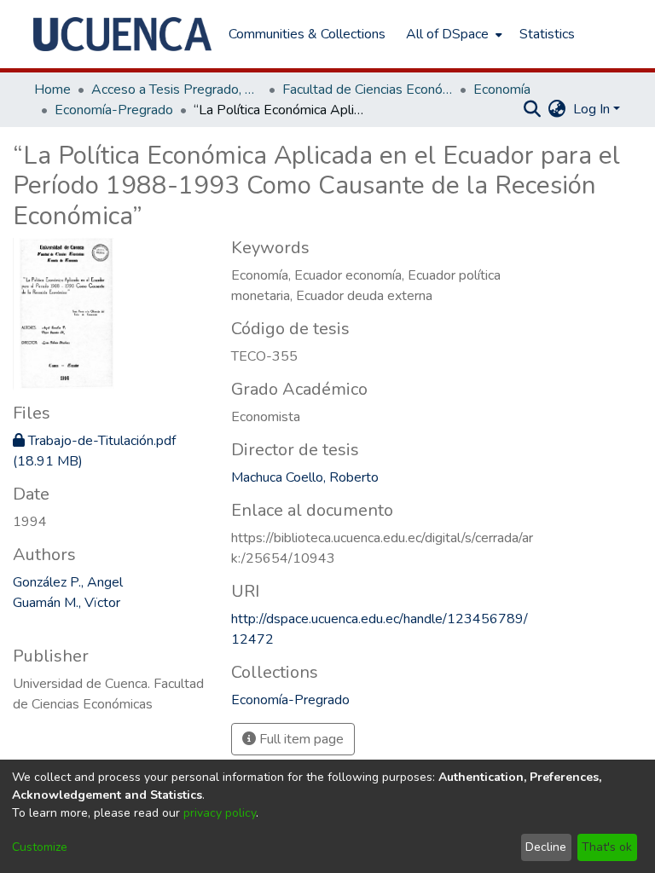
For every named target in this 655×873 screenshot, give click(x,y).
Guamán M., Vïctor (66, 602)
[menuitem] (452, 34)
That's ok (607, 847)
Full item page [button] (300, 739)
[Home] (122, 34)
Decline (545, 847)
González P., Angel (68, 582)
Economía (501, 89)
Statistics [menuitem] (547, 34)
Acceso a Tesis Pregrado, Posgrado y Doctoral (176, 89)
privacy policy (219, 813)
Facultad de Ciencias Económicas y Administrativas (367, 89)
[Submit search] (532, 109)
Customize (39, 847)
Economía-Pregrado (114, 110)
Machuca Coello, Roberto (305, 477)
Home (52, 89)
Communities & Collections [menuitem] (307, 34)
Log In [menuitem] (591, 109)
